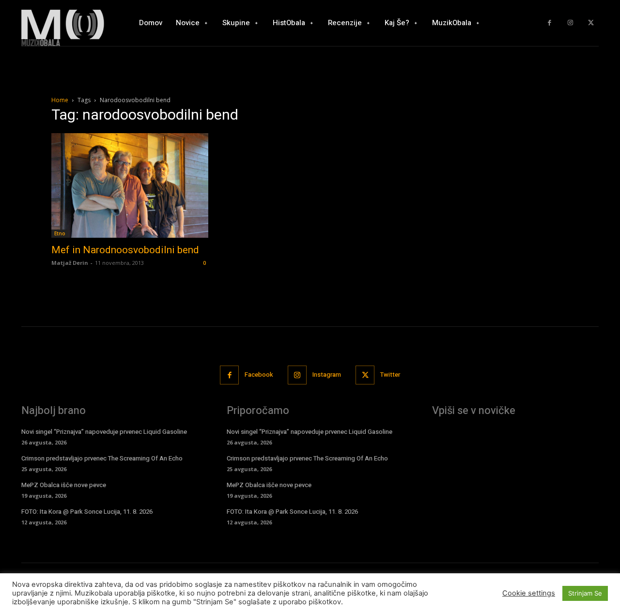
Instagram (326, 374)
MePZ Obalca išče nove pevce (63, 485)
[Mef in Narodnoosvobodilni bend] (129, 185)
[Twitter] (591, 23)
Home (59, 100)
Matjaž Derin (69, 262)
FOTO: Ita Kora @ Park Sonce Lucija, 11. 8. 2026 (87, 511)
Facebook (259, 374)
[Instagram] (570, 23)
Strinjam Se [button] (585, 593)
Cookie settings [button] (528, 593)
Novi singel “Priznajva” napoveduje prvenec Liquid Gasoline (104, 431)
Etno (59, 233)
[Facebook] (550, 23)
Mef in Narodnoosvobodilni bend (125, 250)
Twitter (390, 374)
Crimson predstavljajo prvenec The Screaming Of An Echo (102, 458)
